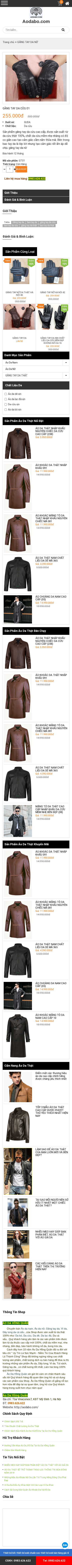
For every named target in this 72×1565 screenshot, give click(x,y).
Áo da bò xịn (14, 409)
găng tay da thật (29, 225)
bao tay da (32, 222)
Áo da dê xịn (14, 394)
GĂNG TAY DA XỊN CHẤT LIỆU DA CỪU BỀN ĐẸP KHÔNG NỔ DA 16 (52, 340)
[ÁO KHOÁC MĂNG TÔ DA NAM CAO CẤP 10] (18, 1036)
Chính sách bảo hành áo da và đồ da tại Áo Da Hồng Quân (33, 1431)
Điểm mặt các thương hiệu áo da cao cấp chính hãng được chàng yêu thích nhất (51, 1076)
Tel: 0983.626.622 (54, 1560)
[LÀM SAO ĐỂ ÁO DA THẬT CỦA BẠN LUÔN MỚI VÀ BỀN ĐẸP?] (18, 1171)
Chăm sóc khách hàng (15, 1450)
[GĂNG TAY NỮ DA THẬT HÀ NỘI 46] (19, 271)
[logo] (36, 11)
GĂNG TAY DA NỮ (27, 42)
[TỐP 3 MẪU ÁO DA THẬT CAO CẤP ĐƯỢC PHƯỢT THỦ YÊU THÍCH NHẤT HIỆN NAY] (18, 1125)
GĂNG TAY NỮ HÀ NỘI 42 (52, 292)
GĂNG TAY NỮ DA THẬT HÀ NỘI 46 (19, 293)
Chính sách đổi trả (13, 1421)
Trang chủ (8, 42)
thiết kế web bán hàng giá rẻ (55, 1553)
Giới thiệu (10, 192)
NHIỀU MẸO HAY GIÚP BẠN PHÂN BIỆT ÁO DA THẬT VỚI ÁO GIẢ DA (50, 1234)
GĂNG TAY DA (19, 338)
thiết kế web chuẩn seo (28, 1553)
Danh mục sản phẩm (17, 355)
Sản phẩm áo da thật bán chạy (25, 631)
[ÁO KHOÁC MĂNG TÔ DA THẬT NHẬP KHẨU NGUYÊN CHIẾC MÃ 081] (18, 533)
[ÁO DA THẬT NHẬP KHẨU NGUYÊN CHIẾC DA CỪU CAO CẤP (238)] (18, 443)
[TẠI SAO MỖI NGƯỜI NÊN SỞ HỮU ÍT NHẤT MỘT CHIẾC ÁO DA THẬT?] (18, 1212)
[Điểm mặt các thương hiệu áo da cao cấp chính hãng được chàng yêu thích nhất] (18, 1087)
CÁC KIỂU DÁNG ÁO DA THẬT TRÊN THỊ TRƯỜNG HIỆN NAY (50, 1266)
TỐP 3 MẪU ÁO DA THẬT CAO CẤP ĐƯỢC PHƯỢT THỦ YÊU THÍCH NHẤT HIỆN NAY (51, 1111)
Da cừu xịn (14, 404)
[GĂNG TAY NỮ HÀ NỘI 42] (52, 271)
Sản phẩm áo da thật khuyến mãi (26, 844)
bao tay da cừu (11, 225)
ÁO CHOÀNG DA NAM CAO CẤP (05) (50, 598)
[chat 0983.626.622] (65, 1544)
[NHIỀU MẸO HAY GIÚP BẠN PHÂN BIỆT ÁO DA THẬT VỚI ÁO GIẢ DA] (18, 1244)
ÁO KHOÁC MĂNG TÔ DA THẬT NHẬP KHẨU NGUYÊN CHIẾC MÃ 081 (51, 518)
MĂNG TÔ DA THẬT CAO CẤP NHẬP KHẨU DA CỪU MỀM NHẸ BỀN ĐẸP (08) (50, 809)
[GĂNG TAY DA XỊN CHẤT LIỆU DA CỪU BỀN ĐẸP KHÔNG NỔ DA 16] (52, 317)
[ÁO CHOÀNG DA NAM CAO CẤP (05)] (18, 609)
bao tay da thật (47, 225)
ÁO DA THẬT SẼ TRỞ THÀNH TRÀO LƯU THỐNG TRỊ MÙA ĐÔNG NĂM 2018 (35, 1471)
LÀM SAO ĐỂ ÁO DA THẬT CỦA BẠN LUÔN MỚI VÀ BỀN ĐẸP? (51, 1152)
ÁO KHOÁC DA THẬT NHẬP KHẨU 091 (51, 467)
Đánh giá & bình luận (18, 199)
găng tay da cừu (48, 222)
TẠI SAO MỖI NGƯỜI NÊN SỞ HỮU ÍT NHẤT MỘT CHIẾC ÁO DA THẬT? (51, 1202)
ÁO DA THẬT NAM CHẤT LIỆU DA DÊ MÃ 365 (49, 559)
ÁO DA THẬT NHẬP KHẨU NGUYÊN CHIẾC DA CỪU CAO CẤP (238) (50, 431)
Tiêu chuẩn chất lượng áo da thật (21, 1426)
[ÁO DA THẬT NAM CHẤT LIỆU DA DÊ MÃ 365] (18, 574)
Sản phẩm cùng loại (19, 251)
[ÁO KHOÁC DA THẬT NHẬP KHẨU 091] (18, 487)
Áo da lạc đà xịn (16, 399)
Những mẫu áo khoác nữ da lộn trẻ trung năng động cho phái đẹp (35, 1479)
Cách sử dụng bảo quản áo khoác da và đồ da (27, 1490)
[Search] (63, 30)
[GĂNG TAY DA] (19, 317)
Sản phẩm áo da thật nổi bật (24, 421)
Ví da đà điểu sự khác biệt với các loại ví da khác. (29, 1485)
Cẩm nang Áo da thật (18, 1065)
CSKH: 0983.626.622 (18, 1560)
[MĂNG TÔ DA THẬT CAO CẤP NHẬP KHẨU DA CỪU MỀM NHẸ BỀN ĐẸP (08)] (18, 821)
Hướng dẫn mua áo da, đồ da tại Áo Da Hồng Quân (29, 1445)
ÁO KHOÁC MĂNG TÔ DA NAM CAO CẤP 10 (49, 1016)
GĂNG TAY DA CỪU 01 (16, 108)
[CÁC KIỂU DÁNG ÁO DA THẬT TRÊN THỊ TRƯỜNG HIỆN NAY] (18, 1280)
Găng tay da (18, 222)
